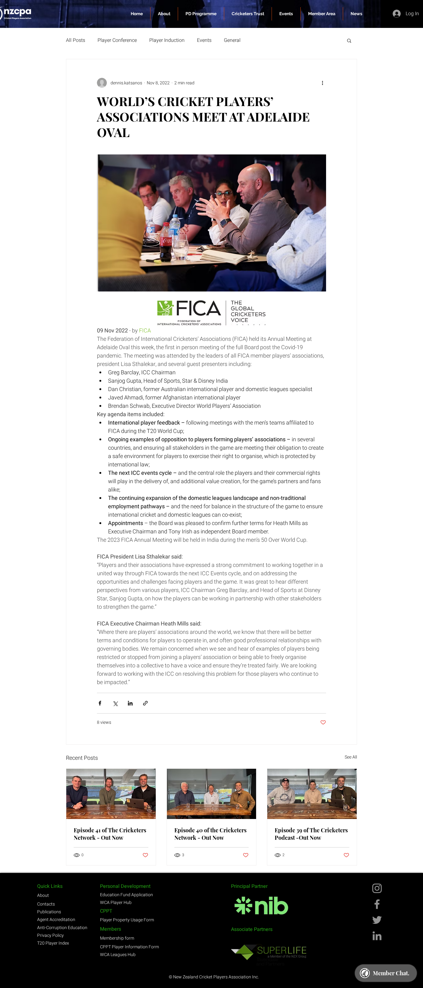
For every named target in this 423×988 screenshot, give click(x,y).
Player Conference (117, 40)
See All (351, 757)
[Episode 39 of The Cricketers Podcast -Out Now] (312, 794)
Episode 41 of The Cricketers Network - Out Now (110, 833)
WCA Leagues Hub (118, 954)
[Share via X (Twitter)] (115, 703)
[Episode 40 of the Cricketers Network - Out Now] (211, 794)
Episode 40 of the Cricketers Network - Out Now (210, 833)
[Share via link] (145, 703)
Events (204, 40)
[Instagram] (377, 888)
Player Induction (167, 40)
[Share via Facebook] (100, 703)
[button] (322, 13)
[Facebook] (377, 904)
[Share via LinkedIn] (130, 703)
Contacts (46, 904)
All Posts (75, 40)
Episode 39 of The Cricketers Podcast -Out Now (311, 833)
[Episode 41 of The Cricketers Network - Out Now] (111, 794)
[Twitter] (377, 920)
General (232, 40)
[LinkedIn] (377, 935)
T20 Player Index (53, 943)
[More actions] (322, 83)
